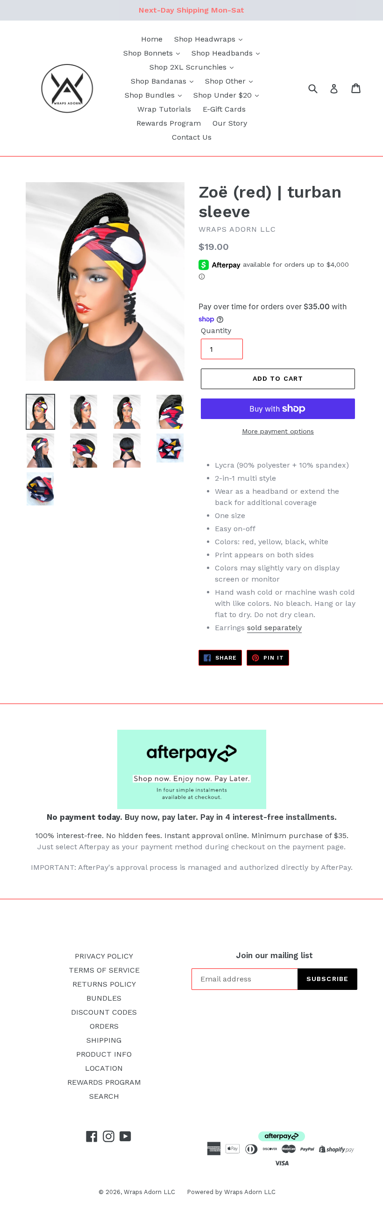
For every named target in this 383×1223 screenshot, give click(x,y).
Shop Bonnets (149, 53)
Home (152, 39)
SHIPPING (103, 1040)
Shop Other (226, 81)
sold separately (274, 627)
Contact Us (192, 137)
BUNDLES (103, 998)
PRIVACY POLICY (104, 956)
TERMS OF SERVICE (104, 970)
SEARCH (104, 1096)
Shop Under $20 (223, 95)
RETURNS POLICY (104, 984)
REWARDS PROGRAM (104, 1082)
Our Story (230, 123)
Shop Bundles (151, 95)
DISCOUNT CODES (104, 1012)
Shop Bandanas (160, 81)
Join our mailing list (274, 955)
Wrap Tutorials (164, 109)
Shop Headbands (223, 53)
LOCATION (104, 1068)
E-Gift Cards (224, 109)
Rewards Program (168, 123)
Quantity (216, 330)
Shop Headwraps (206, 39)
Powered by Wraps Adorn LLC (231, 1191)
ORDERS (104, 1026)
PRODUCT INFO (104, 1054)
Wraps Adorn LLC (149, 1191)
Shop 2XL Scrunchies (189, 67)
